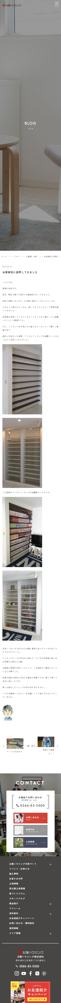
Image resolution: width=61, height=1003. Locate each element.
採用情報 (13, 928)
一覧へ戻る (30, 746)
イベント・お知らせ (19, 868)
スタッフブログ (17, 898)
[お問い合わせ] (30, 818)
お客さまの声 (16, 878)
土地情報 (13, 883)
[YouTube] (23, 973)
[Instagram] (17, 973)
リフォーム (15, 908)
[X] (37, 973)
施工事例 (13, 873)
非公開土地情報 (17, 888)
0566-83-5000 (29, 966)
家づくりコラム (17, 893)
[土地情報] (30, 842)
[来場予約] (30, 830)
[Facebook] (30, 973)
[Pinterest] (44, 973)
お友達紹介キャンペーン (21, 918)
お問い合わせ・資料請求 (21, 923)
